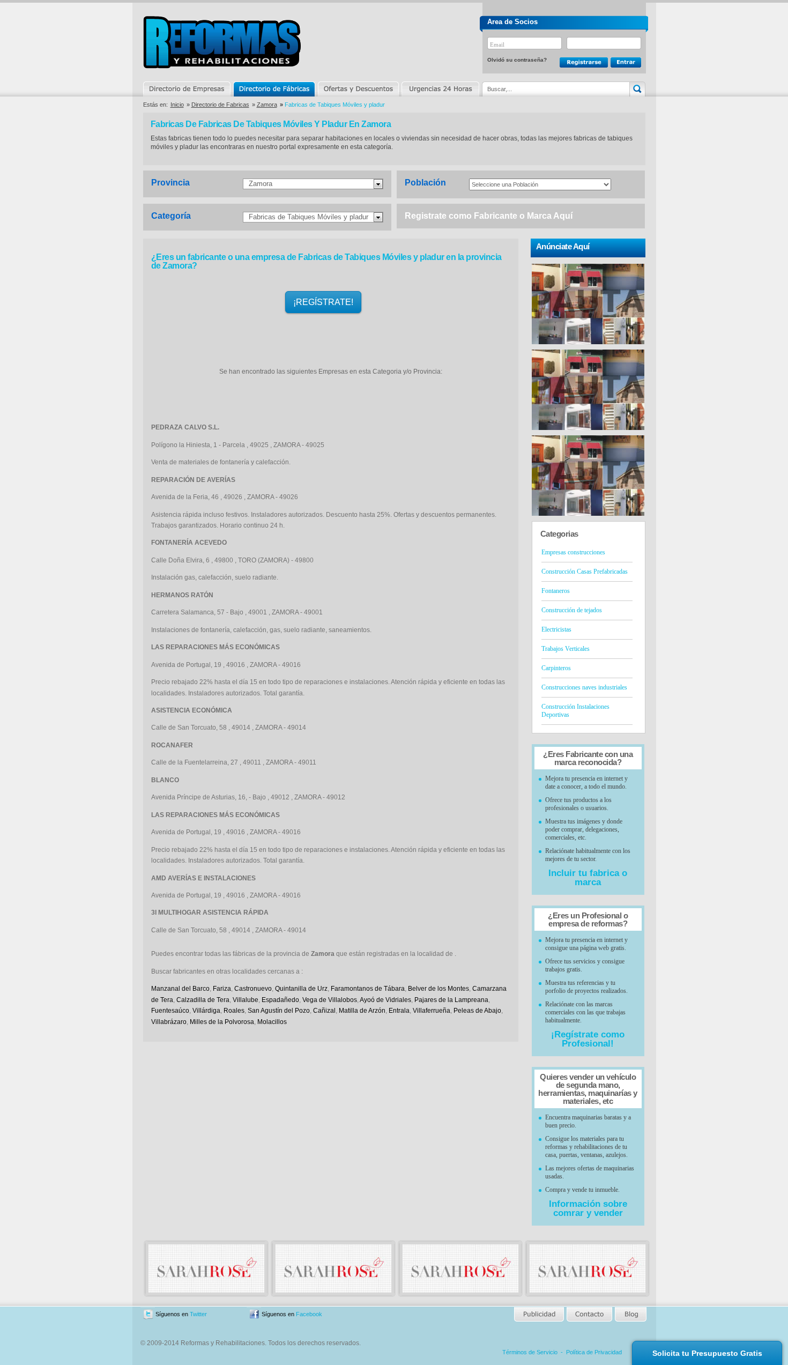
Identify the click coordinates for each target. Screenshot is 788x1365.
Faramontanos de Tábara (368, 988)
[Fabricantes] (206, 1290)
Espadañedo (280, 1000)
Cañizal (324, 1010)
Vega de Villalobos (329, 1000)
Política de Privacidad (594, 1352)
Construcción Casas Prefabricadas (584, 571)
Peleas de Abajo (477, 1010)
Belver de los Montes (438, 988)
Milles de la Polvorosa (222, 1022)
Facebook (309, 1314)
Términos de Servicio (529, 1352)
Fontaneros (555, 591)
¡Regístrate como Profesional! (588, 1039)
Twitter (198, 1314)
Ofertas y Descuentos (358, 89)
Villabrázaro (169, 1022)
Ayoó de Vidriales (385, 1000)
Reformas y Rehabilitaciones (222, 42)
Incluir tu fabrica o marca (587, 877)
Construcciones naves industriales (584, 687)
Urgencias (439, 89)
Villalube (245, 1000)
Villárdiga (206, 1010)
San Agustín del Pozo (279, 1010)
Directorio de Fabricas (220, 104)
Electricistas (556, 629)
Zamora (267, 104)
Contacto (589, 1314)
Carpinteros (556, 668)
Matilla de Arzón (362, 1010)
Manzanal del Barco (180, 988)
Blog (629, 1314)
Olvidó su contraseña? (517, 60)
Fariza (222, 988)
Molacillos (272, 1022)
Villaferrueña (431, 1010)
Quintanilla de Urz (301, 988)
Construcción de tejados (571, 610)
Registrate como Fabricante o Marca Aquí (489, 215)
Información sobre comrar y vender (588, 1208)
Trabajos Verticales (565, 648)
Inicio (177, 104)
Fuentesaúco (170, 1010)
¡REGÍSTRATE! (323, 302)
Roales (234, 1010)
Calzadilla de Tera (202, 1000)
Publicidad (539, 1314)
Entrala (399, 1010)
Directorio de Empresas (187, 89)
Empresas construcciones (573, 552)
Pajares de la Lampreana (451, 1000)
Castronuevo (253, 988)
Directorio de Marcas (274, 89)
